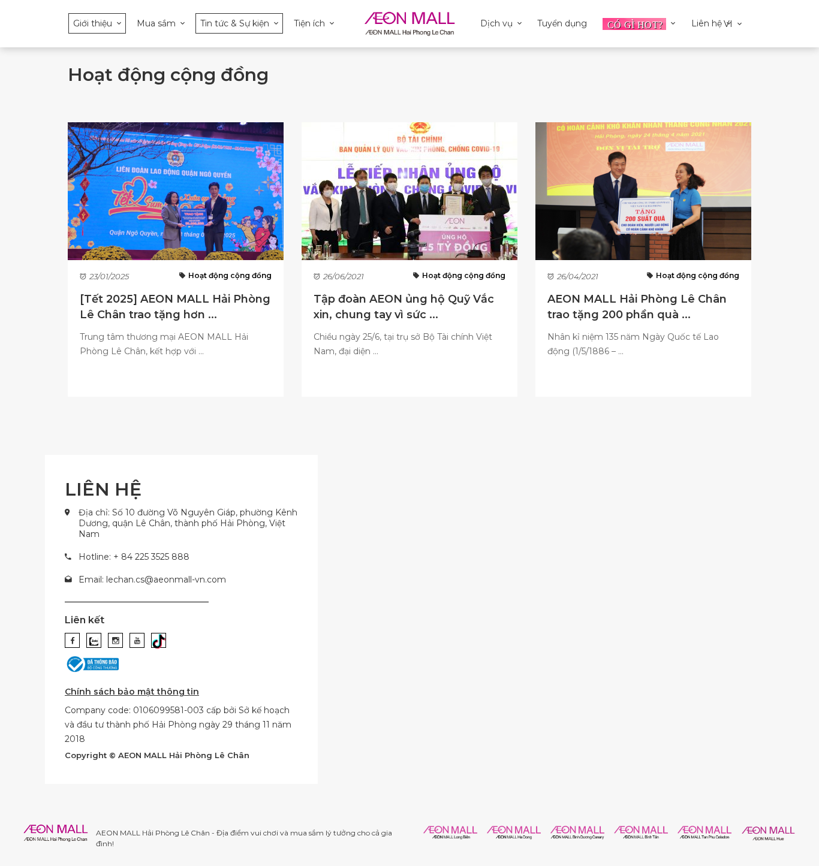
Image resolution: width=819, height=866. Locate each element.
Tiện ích (309, 23)
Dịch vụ (496, 23)
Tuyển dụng (562, 23)
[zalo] (93, 640)
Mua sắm (156, 23)
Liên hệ (706, 23)
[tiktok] (158, 640)
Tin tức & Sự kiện (234, 23)
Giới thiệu (92, 23)
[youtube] (137, 640)
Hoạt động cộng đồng (230, 275)
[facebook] (72, 640)
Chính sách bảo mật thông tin (132, 691)
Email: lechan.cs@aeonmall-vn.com (152, 579)
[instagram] (115, 640)
